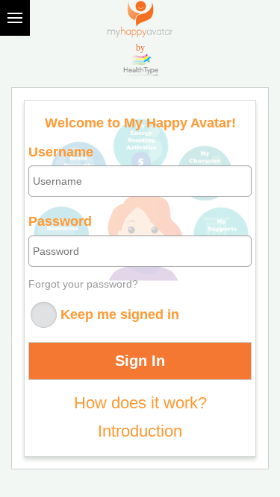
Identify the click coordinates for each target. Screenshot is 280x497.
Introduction (140, 431)
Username (60, 152)
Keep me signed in (119, 314)
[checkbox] (42, 316)
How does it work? (140, 402)
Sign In (140, 360)
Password (60, 221)
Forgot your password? (83, 284)
